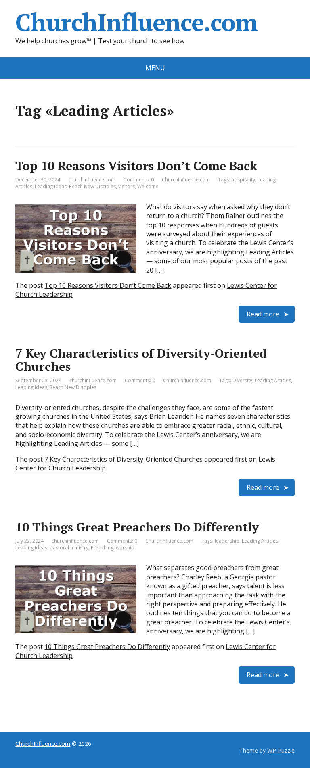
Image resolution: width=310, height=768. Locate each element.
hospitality (243, 179)
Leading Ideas (51, 186)
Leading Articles (273, 380)
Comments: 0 (139, 179)
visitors (126, 186)
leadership (227, 540)
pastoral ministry (69, 547)
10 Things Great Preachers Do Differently (137, 527)
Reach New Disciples (92, 186)
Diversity (242, 380)
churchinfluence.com (91, 179)
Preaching (102, 547)
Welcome (148, 186)
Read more (263, 314)
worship (125, 547)
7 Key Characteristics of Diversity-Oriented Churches (141, 360)
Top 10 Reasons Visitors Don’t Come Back (136, 166)
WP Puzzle (281, 750)
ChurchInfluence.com (136, 22)
